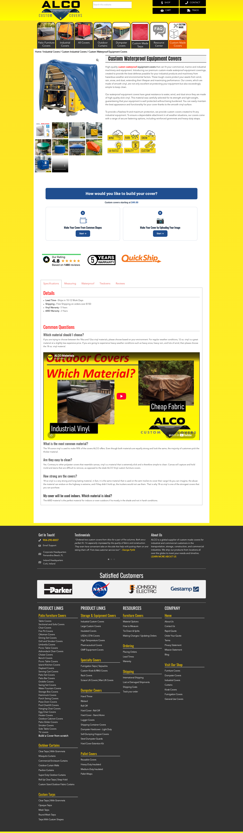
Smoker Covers (46, 726)
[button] (97, 60)
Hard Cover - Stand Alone (92, 715)
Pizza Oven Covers (48, 702)
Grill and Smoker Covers (51, 641)
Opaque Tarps (45, 805)
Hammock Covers (47, 695)
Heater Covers (46, 715)
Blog (167, 655)
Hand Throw (86, 696)
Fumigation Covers (173, 694)
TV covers (43, 732)
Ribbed (84, 701)
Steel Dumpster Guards (92, 739)
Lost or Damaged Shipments (136, 682)
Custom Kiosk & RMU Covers (94, 671)
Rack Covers (86, 676)
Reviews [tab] (120, 283)
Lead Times (128, 657)
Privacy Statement (173, 645)
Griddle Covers (46, 682)
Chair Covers (45, 628)
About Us (169, 622)
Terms (167, 640)
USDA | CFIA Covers (90, 636)
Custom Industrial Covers (74, 52)
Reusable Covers (88, 760)
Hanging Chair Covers (49, 709)
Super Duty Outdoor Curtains (52, 775)
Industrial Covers (51, 52)
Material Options (130, 622)
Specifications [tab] (51, 283)
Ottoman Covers (47, 635)
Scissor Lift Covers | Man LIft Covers (97, 680)
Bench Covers (45, 658)
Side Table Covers (47, 729)
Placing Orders (130, 652)
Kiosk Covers (171, 690)
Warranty (127, 661)
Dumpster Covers (173, 676)
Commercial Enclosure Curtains (53, 761)
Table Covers (45, 621)
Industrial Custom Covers (92, 622)
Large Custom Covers (91, 626)
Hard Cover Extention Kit (92, 744)
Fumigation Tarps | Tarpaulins (94, 666)
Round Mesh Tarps (47, 815)
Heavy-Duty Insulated (91, 765)
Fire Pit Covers (46, 631)
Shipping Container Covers (93, 725)
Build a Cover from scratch (53, 736)
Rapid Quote (171, 631)
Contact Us (170, 626)
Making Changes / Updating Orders (139, 636)
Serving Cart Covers (48, 672)
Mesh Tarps (44, 810)
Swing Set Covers (47, 685)
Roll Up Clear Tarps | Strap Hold (53, 780)
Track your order (130, 692)
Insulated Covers (88, 631)
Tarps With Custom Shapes (51, 820)
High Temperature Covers (93, 640)
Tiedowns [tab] (105, 283)
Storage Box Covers (48, 692)
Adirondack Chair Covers (51, 651)
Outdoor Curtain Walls (49, 766)
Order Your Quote (173, 636)
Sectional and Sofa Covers (51, 624)
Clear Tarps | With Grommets (52, 751)
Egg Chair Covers (47, 712)
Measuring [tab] (70, 283)
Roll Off (84, 706)
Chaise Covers (46, 655)
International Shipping (133, 678)
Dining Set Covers (48, 638)
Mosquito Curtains (47, 756)
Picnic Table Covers (48, 648)
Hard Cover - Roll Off (90, 711)
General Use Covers (174, 699)
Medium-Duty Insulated (92, 769)
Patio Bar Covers (47, 678)
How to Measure (130, 626)
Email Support (49, 546)
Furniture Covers (172, 671)
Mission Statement (173, 650)
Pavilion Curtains (46, 770)
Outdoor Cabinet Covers (51, 719)
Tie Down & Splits (131, 631)
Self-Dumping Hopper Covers (95, 734)
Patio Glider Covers (48, 722)
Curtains (168, 685)
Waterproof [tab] (87, 283)
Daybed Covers (46, 668)
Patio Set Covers (47, 675)
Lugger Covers (87, 720)
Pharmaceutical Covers (91, 645)
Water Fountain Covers (50, 688)
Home (38, 52)
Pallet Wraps (86, 774)
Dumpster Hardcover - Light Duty (96, 729)
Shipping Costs (130, 687)
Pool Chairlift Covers (49, 705)
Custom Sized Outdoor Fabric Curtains (56, 784)
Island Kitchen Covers (49, 665)
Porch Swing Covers (48, 699)
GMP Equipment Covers (92, 650)
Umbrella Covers (47, 645)
